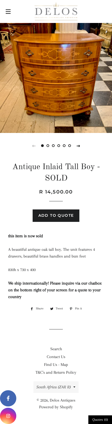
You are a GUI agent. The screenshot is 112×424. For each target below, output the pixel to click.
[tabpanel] (56, 77)
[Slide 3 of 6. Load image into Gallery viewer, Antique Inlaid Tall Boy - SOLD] (53, 145)
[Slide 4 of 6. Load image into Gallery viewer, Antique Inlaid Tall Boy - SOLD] (58, 145)
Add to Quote (56, 215)
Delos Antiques (62, 400)
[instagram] (8, 416)
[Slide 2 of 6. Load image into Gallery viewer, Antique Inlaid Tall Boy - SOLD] (48, 145)
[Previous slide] (34, 146)
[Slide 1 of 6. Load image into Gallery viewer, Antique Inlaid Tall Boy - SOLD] (42, 145)
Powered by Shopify (56, 407)
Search (56, 348)
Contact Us (56, 356)
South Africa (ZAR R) (53, 387)
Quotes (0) (100, 420)
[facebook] (8, 398)
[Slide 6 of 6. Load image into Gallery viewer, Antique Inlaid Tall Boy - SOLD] (69, 145)
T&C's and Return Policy (56, 372)
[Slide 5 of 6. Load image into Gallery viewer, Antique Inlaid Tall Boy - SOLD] (64, 145)
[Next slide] (78, 146)
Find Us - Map (56, 364)
